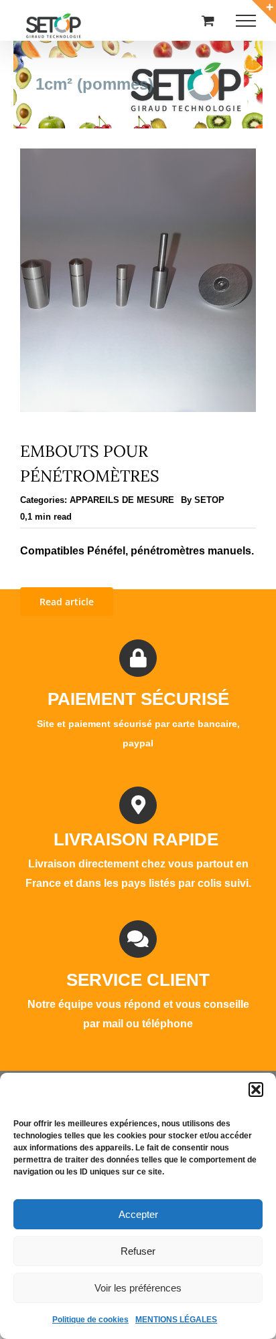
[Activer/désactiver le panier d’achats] (208, 20)
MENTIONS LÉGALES (176, 1319)
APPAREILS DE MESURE (122, 500)
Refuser (138, 1251)
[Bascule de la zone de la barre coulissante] (264, 12)
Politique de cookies (90, 1319)
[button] (256, 1089)
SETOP (209, 500)
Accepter (138, 1214)
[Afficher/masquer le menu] (246, 21)
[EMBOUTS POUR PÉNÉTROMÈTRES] (138, 157)
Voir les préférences (138, 1288)
